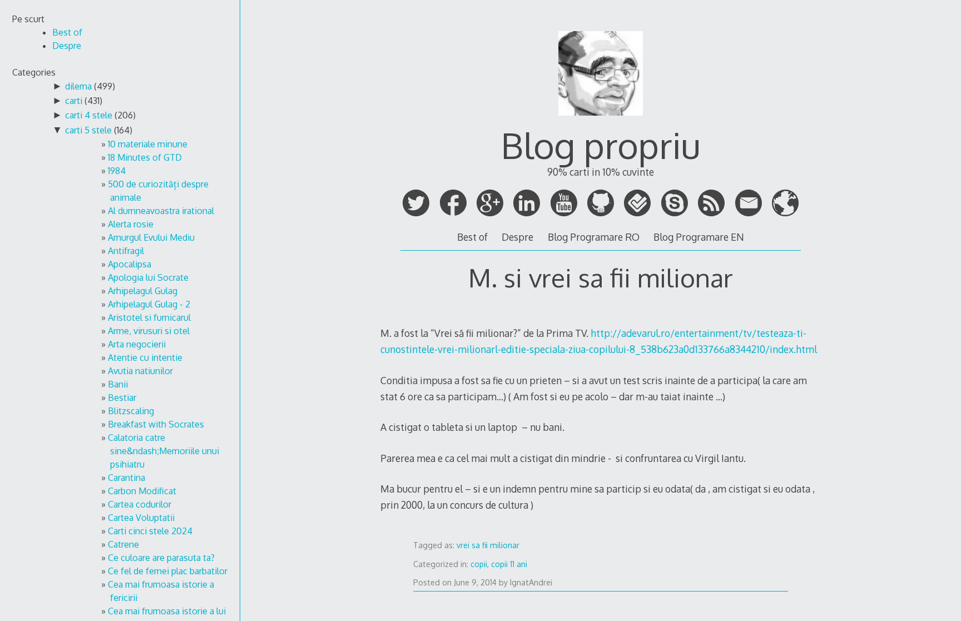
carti (73, 100)
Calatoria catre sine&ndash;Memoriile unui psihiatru (163, 451)
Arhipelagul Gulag (142, 290)
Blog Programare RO (594, 237)
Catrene (123, 544)
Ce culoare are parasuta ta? (161, 557)
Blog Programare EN (698, 237)
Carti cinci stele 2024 (150, 530)
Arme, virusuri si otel (149, 330)
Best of (472, 237)
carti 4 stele (88, 115)
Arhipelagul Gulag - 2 (149, 304)
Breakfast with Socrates (156, 424)
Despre (517, 237)
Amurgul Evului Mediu (151, 237)
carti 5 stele (88, 130)
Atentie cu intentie (145, 357)
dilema (78, 86)
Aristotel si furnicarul (149, 317)
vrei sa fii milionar (488, 545)
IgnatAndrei (531, 582)
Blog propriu (600, 144)
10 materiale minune (147, 144)
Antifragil (126, 250)
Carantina (126, 477)
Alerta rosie (130, 224)
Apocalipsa (129, 264)
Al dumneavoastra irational (161, 210)
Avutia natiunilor (140, 370)
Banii (118, 384)
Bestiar (122, 397)
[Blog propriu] (600, 120)
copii (478, 564)
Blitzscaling (131, 410)
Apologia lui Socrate (148, 277)
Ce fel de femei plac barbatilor (167, 571)
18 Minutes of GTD (145, 157)
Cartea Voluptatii (141, 517)
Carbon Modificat (142, 490)
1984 (117, 170)
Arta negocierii (137, 344)
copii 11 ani (509, 564)
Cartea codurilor (139, 504)
